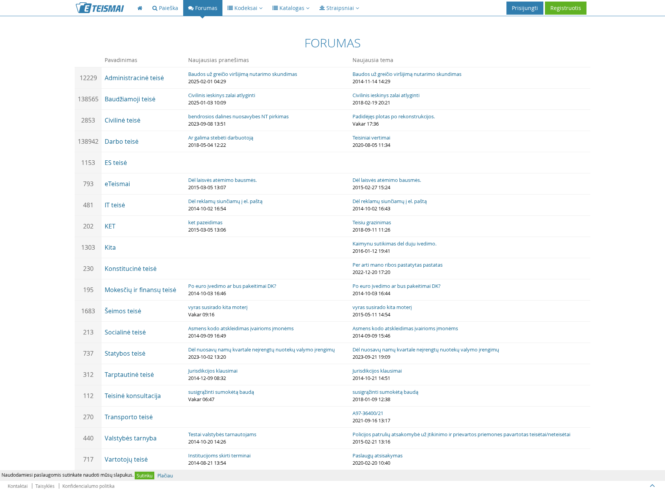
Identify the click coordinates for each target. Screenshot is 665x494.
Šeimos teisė (123, 311)
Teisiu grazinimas (372, 222)
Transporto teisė (129, 417)
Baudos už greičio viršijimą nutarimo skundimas (242, 74)
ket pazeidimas (205, 222)
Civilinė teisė (122, 120)
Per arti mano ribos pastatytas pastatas (398, 264)
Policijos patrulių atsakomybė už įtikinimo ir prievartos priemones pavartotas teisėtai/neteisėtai (461, 434)
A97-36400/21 (368, 413)
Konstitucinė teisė (131, 268)
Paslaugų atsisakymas (378, 455)
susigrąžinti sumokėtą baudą (221, 391)
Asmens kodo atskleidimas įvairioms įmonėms (241, 328)
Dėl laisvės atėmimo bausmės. (222, 179)
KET (110, 226)
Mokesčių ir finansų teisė (140, 290)
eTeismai (117, 184)
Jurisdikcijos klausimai (212, 370)
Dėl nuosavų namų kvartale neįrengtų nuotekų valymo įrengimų (261, 349)
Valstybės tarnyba (131, 438)
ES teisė (116, 162)
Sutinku (144, 475)
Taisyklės (45, 486)
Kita (110, 247)
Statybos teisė (125, 353)
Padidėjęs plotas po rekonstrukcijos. (394, 116)
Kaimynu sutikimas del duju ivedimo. (394, 243)
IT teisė (115, 205)
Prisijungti (525, 8)
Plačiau (165, 475)
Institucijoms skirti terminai (219, 455)
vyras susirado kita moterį (217, 307)
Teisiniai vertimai (371, 137)
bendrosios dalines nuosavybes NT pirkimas (238, 116)
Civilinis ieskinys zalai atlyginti (221, 95)
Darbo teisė (122, 141)
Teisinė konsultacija (133, 396)
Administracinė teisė (134, 78)
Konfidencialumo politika (88, 486)
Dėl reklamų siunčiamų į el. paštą (225, 201)
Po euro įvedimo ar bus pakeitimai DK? (232, 285)
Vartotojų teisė (126, 459)
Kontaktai (18, 486)
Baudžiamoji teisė (130, 99)
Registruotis (565, 8)
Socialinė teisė (125, 332)
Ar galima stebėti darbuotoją (220, 137)
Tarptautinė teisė (129, 374)
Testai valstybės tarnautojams (222, 434)
